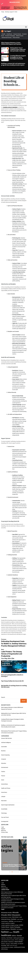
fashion (5, 932)
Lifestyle (3, 796)
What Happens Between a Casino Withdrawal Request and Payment (11, 43)
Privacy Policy (4, 832)
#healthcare (9, 34)
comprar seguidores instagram (8, 923)
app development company (6, 917)
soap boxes (8, 943)
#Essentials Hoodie (6, 912)
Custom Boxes (5, 927)
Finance (3, 775)
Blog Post (3, 830)
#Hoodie (15, 912)
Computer (3, 759)
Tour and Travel (5, 817)
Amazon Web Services (6, 738)
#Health (4, 34)
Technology (4, 813)
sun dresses (20, 943)
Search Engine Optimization (7, 804)
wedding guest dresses (19, 947)
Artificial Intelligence (6, 742)
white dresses (4, 949)
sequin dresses (18, 941)
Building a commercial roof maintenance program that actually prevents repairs (13, 64)
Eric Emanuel (19, 929)
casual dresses (4, 921)
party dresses (4, 941)
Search (3, 697)
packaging (21, 939)
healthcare (6, 935)
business (13, 919)
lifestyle (19, 935)
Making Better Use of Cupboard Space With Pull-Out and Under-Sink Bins (18, 49)
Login (2, 827)
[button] (24, 837)
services (3, 943)
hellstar (14, 935)
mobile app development (18, 938)
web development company (7, 947)
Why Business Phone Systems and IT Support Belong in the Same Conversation (15, 7)
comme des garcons (18, 921)
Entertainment (4, 767)
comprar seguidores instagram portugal (9, 925)
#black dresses (19, 35)
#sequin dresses (17, 34)
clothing (11, 921)
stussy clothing (13, 943)
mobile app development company (7, 939)
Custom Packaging (15, 927)
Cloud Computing (5, 755)
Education (3, 763)
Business (3, 750)
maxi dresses (9, 938)
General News (4, 784)
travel (8, 945)
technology (3, 945)
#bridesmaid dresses (7, 37)
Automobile (4, 746)
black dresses (15, 917)
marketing (3, 938)
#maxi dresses (16, 37)
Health (16, 932)
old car (16, 939)
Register (3, 828)
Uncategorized (4, 821)
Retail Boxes (11, 941)
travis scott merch (13, 945)
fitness (10, 932)
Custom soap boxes (5, 929)
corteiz (21, 925)
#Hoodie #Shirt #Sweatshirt (10, 915)
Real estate (4, 800)
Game (2, 779)
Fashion (3, 771)
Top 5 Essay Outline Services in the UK (12, 681)
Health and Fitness (5, 788)
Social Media (4, 809)
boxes (20, 917)
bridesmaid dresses (5, 919)
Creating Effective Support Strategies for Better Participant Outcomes (18, 57)
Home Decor (4, 792)
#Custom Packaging (10, 35)
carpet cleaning (20, 919)
